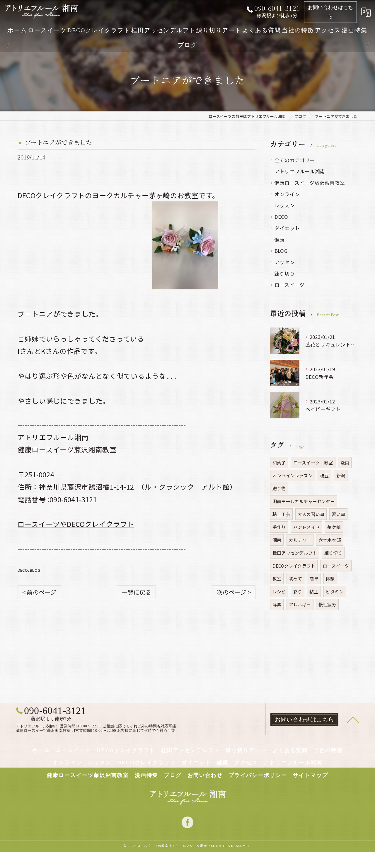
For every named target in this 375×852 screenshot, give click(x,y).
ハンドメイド (306, 527)
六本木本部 (329, 540)
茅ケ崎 (334, 527)
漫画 (344, 462)
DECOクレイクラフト (293, 566)
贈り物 (279, 488)
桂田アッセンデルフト (294, 553)
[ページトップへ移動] (353, 719)
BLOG (35, 570)
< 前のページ (39, 592)
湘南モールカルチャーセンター (303, 501)
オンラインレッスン (292, 475)
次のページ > (234, 592)
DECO (23, 570)
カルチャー (300, 540)
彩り (297, 591)
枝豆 (324, 475)
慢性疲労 (327, 604)
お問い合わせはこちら (330, 12)
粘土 (313, 591)
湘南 (276, 540)
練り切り (285, 273)
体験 (330, 579)
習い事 (338, 514)
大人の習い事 (311, 514)
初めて (295, 579)
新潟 (340, 475)
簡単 (313, 579)
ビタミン (335, 591)
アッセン (285, 262)
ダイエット (287, 228)
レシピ (279, 591)
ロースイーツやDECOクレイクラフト (76, 524)
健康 (279, 239)
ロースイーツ (289, 284)
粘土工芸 (281, 514)
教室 (276, 579)
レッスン (285, 205)
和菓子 (279, 462)
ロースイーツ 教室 (313, 462)
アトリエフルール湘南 (300, 171)
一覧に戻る (136, 592)
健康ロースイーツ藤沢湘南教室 (310, 182)
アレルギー (300, 604)
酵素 (276, 604)
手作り (279, 527)
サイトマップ (310, 775)
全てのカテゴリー (295, 160)
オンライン (287, 194)
